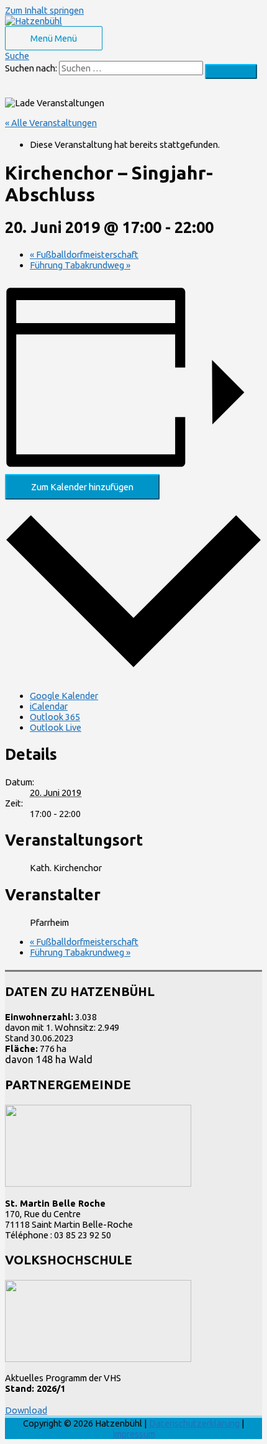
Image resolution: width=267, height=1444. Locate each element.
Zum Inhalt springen (44, 10)
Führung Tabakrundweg (80, 265)
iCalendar (49, 706)
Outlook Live (55, 727)
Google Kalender (64, 695)
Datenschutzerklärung (194, 1423)
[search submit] (231, 71)
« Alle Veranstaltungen (51, 122)
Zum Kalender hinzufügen (82, 487)
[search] (131, 68)
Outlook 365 (55, 716)
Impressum (133, 1433)
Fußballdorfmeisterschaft (84, 254)
